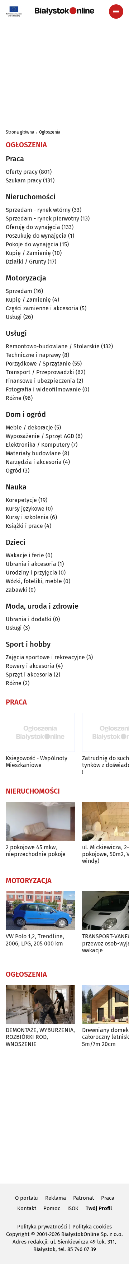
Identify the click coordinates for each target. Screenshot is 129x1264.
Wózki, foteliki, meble (34, 581)
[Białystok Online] (64, 11)
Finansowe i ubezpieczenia (40, 380)
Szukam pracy (24, 180)
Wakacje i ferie (25, 555)
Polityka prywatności (42, 1226)
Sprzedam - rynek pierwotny (42, 218)
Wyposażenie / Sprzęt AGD (40, 436)
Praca (107, 1198)
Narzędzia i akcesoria (34, 462)
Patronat (83, 1198)
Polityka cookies (92, 1226)
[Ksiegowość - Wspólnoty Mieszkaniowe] (40, 732)
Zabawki (16, 589)
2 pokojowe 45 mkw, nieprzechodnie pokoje (36, 851)
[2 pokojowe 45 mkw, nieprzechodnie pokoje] (40, 821)
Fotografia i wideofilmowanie (43, 389)
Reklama (55, 1198)
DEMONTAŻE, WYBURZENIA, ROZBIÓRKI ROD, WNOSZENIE (40, 1037)
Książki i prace (24, 525)
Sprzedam (19, 291)
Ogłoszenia (50, 132)
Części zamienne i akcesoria (42, 308)
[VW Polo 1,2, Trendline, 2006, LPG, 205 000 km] (40, 910)
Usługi (14, 316)
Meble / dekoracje (29, 427)
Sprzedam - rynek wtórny (38, 209)
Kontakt (26, 1208)
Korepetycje (21, 500)
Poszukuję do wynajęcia (36, 235)
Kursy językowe (25, 508)
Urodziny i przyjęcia (31, 572)
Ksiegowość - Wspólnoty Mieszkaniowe (36, 761)
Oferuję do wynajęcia (33, 227)
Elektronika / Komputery (38, 444)
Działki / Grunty (26, 261)
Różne (14, 398)
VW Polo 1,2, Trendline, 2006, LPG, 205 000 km (35, 940)
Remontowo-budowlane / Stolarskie (53, 346)
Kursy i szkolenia (27, 517)
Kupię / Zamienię (28, 253)
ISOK (72, 1208)
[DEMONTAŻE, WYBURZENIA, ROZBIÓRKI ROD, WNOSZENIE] (40, 1004)
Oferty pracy (22, 171)
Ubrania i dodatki (29, 619)
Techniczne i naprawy (33, 355)
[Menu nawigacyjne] (116, 11)
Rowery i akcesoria (30, 666)
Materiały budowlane (33, 453)
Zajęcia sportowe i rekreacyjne (45, 657)
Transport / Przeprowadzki (40, 372)
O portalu (26, 1198)
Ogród (14, 470)
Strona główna (20, 132)
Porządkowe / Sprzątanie (38, 363)
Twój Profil (99, 1208)
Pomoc (51, 1208)
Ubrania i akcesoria (31, 564)
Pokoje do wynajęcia (32, 244)
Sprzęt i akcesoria (29, 674)
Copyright (17, 1234)
